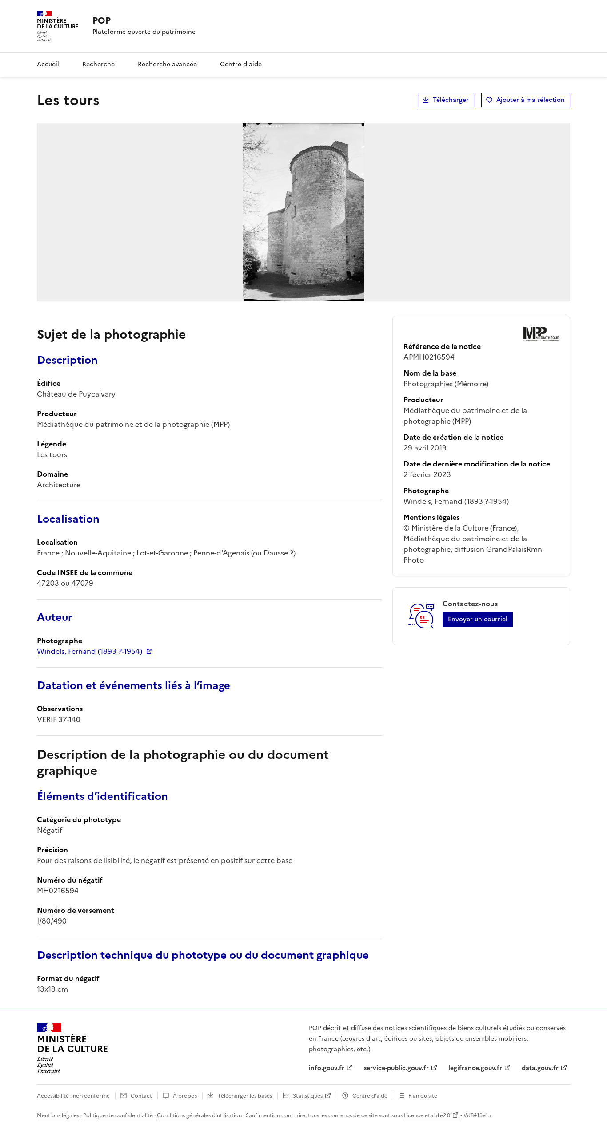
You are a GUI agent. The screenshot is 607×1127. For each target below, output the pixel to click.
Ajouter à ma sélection (530, 100)
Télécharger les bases (245, 1096)
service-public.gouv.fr (396, 1068)
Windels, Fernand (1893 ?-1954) (89, 651)
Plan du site (422, 1096)
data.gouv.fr (540, 1068)
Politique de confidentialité (118, 1115)
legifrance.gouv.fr (475, 1068)
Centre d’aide (369, 1096)
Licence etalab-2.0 (427, 1115)
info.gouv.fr (326, 1068)
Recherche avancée (167, 64)
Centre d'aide (241, 64)
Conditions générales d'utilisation (199, 1115)
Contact (141, 1096)
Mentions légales (58, 1115)
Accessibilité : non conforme (73, 1096)
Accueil (48, 64)
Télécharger (451, 100)
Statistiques (308, 1096)
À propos (185, 1096)
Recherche (98, 64)
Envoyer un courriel (477, 619)
